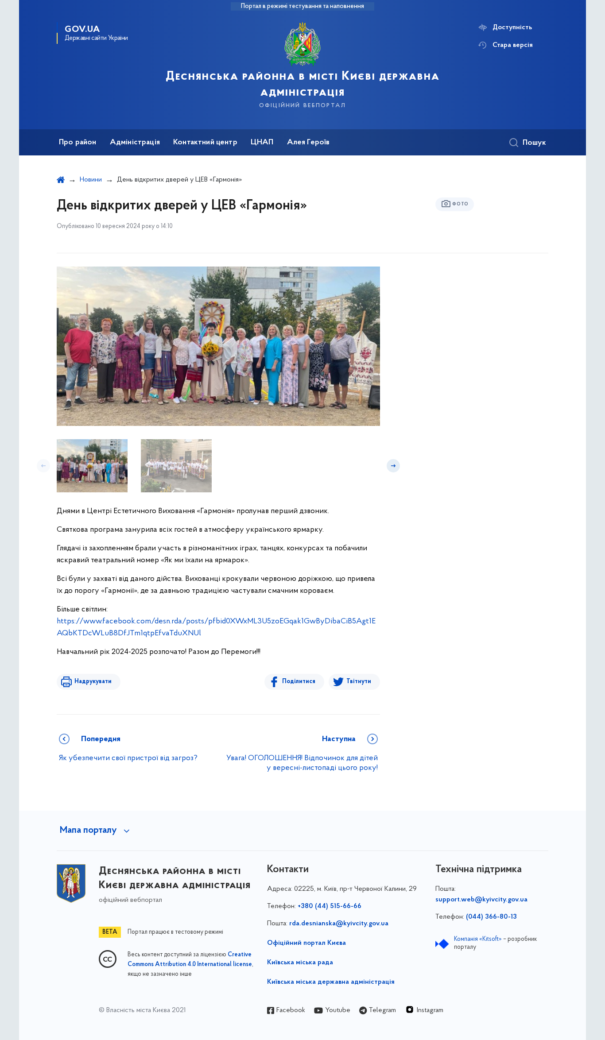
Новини (91, 179)
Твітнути (358, 681)
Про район (78, 143)
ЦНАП (262, 143)
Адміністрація (135, 143)
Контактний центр (205, 143)
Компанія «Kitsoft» (478, 939)
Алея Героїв (308, 143)
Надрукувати (93, 681)
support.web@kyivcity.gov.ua (481, 899)
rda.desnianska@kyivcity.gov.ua (338, 923)
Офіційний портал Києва (306, 943)
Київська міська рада (300, 962)
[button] (43, 465)
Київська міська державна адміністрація (331, 982)
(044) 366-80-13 (491, 916)
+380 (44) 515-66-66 (329, 906)
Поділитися (298, 681)
